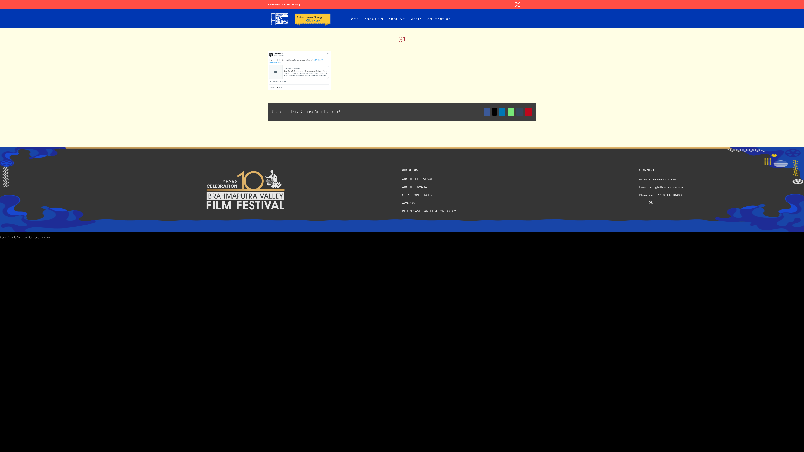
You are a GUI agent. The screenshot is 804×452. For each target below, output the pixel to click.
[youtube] (668, 203)
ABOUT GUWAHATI (415, 187)
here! (54, 237)
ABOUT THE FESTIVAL (417, 179)
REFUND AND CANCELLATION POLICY (429, 211)
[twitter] (650, 203)
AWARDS (408, 203)
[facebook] (641, 203)
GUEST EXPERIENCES (417, 195)
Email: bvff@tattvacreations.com (662, 187)
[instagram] (659, 203)
